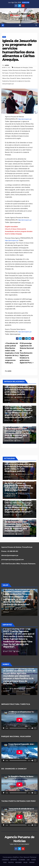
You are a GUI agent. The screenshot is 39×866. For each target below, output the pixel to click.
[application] (19, 720)
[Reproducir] (4, 728)
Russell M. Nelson (15, 78)
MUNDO (33, 859)
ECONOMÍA (22, 859)
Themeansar (33, 857)
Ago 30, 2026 (10, 493)
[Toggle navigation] (20, 25)
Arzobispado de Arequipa (21, 67)
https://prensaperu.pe (25, 119)
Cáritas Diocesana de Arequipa (17, 70)
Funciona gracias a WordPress (11, 857)
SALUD (25, 862)
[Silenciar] (32, 728)
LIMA (28, 859)
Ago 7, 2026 (8, 651)
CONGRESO (5, 859)
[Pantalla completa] (35, 728)
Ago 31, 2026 (10, 474)
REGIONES (18, 862)
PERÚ (4, 36)
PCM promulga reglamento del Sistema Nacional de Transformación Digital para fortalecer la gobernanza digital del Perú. (27, 353)
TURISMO (31, 862)
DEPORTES (13, 859)
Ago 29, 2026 (10, 534)
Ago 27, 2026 (9, 609)
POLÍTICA (11, 862)
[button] (36, 25)
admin (7, 65)
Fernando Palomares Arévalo (17, 73)
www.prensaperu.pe (8, 83)
